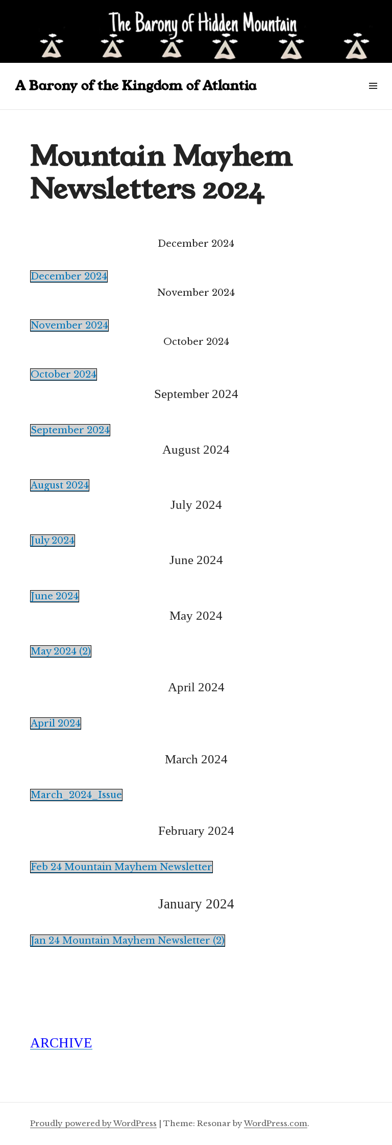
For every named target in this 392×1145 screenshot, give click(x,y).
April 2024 (56, 723)
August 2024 (60, 485)
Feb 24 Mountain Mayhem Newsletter (121, 867)
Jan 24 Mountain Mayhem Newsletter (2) (128, 940)
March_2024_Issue (76, 795)
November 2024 (69, 325)
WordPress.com (275, 1123)
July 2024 (53, 540)
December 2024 (69, 276)
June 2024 (55, 596)
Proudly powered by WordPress (93, 1123)
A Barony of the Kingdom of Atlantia (136, 85)
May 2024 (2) (61, 651)
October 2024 (63, 374)
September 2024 (70, 430)
